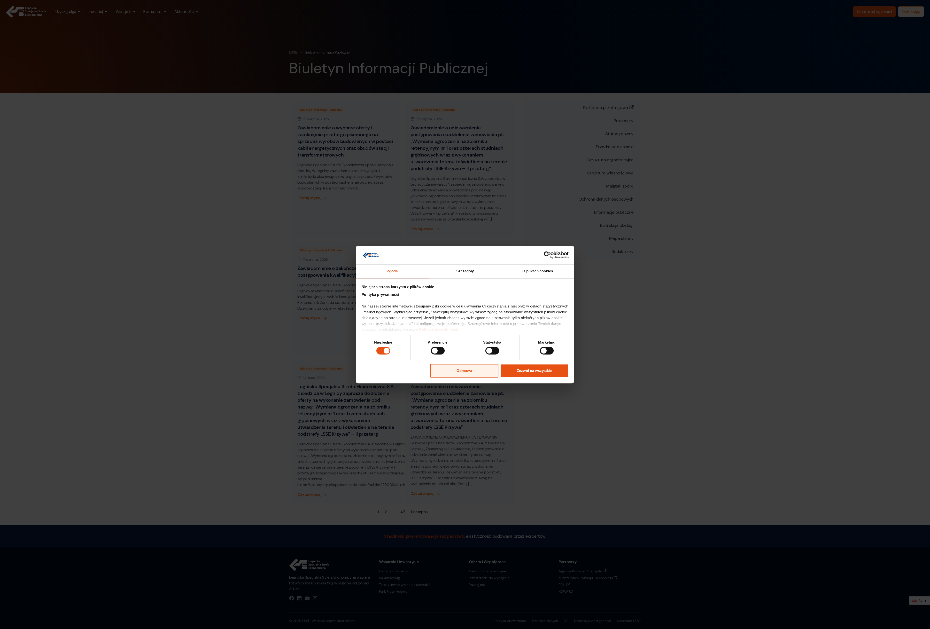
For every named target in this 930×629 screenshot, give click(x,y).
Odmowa (464, 371)
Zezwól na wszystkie (534, 371)
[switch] (438, 350)
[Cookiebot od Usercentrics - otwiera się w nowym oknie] (547, 255)
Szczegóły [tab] (465, 271)
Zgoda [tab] (392, 271)
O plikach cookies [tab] (537, 271)
